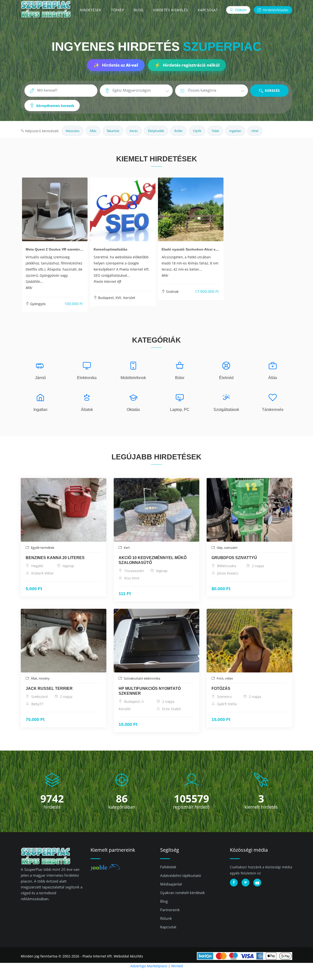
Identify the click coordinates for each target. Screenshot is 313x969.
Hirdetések (90, 10)
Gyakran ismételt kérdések (182, 892)
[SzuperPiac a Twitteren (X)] (245, 882)
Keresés (272, 90)
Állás (93, 131)
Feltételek (168, 866)
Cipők (197, 131)
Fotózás (221, 688)
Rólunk (166, 918)
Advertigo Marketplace (148, 966)
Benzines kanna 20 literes (55, 558)
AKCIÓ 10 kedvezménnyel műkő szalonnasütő (153, 560)
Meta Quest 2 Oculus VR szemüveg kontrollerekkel (68, 249)
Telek (215, 131)
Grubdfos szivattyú (234, 558)
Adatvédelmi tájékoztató (180, 875)
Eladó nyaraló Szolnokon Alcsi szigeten (195, 249)
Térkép (117, 10)
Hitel (254, 131)
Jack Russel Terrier (49, 688)
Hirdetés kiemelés (170, 10)
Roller (178, 131)
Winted (177, 966)
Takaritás (113, 131)
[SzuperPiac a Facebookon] (234, 882)
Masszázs (72, 131)
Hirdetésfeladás (275, 9)
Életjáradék (156, 131)
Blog (138, 10)
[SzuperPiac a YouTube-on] (257, 882)
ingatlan (235, 131)
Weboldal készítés (128, 956)
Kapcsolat (208, 10)
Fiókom (240, 10)
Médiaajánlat (171, 884)
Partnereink (170, 909)
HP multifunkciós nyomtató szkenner (150, 690)
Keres (134, 131)
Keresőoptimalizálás (110, 249)
